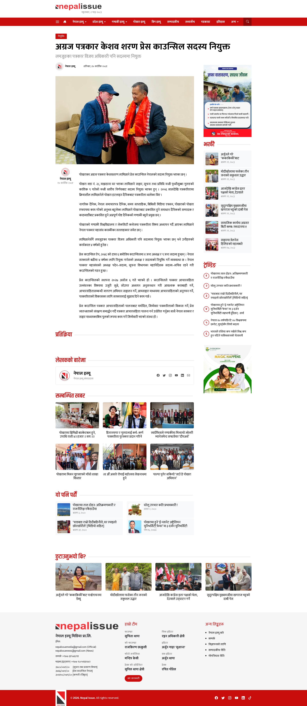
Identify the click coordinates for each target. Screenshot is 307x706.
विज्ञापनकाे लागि (217, 644)
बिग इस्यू (156, 22)
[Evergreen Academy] (228, 369)
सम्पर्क (212, 638)
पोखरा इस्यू (139, 22)
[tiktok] (250, 698)
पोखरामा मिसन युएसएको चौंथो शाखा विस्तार (77, 476)
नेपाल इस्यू (78, 22)
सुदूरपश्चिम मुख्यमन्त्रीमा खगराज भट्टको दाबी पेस (234, 207)
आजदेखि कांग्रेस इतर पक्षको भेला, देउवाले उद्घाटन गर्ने (233, 192)
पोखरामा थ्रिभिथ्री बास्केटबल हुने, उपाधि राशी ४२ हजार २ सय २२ (77, 434)
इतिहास (220, 22)
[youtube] (176, 376)
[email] (188, 376)
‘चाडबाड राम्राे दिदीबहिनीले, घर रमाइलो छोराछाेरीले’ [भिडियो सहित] (95, 524)
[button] (247, 22)
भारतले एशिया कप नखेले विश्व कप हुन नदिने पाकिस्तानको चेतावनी (228, 333)
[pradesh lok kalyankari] (228, 100)
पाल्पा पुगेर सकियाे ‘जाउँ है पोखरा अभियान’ (172, 476)
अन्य (233, 22)
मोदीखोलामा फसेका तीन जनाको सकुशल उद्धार (235, 173)
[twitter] (164, 376)
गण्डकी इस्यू (118, 22)
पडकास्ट (205, 22)
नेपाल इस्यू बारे (216, 632)
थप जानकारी (133, 678)
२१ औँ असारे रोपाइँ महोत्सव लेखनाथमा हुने (124, 476)
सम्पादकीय (173, 22)
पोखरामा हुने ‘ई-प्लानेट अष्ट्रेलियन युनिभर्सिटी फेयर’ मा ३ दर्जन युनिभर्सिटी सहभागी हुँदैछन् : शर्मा (165, 526)
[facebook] (158, 376)
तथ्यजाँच (190, 22)
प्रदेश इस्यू (98, 22)
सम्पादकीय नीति (217, 650)
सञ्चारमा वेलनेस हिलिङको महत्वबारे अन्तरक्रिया (232, 243)
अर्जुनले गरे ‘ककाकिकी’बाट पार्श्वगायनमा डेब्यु (230, 158)
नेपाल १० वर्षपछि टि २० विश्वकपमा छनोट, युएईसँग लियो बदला (228, 322)
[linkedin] (182, 376)
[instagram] (170, 376)
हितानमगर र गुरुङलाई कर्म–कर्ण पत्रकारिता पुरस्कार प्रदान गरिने (124, 434)
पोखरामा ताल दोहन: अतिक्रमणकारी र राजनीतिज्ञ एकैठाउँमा (94, 507)
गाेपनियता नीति (216, 656)
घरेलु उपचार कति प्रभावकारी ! (160, 505)
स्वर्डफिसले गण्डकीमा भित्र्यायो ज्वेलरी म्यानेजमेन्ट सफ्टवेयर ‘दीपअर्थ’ (172, 434)
